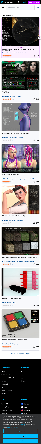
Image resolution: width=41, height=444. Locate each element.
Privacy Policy (6, 407)
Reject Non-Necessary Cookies (20, 436)
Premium (4, 381)
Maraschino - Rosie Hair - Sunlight (14, 216)
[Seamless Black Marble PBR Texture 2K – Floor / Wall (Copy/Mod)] (20, 31)
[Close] (38, 417)
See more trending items (20, 354)
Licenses (4, 413)
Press (23, 381)
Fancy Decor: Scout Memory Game (14, 340)
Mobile (4, 372)
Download (5, 384)
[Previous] (1, 38)
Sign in (24, 2)
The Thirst (5, 92)
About (23, 375)
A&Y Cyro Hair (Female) (10, 175)
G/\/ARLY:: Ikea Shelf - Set (11, 298)
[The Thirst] (20, 75)
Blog (3, 387)
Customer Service (7, 410)
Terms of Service (6, 404)
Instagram (27, 410)
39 (13, 99)
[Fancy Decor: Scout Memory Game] (20, 323)
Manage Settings (20, 431)
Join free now (34, 2)
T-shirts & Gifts (6, 375)
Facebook (27, 404)
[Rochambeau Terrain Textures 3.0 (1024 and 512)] (20, 241)
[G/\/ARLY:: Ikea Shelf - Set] (20, 282)
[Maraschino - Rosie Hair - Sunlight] (20, 199)
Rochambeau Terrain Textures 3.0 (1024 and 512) (19, 257)
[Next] (39, 38)
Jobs (22, 378)
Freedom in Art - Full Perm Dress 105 (15, 133)
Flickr (25, 407)
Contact (23, 372)
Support (4, 393)
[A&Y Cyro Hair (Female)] (20, 158)
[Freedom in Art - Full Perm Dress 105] (20, 117)
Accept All (20, 440)
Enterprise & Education (8, 378)
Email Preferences (7, 390)
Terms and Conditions (12, 427)
